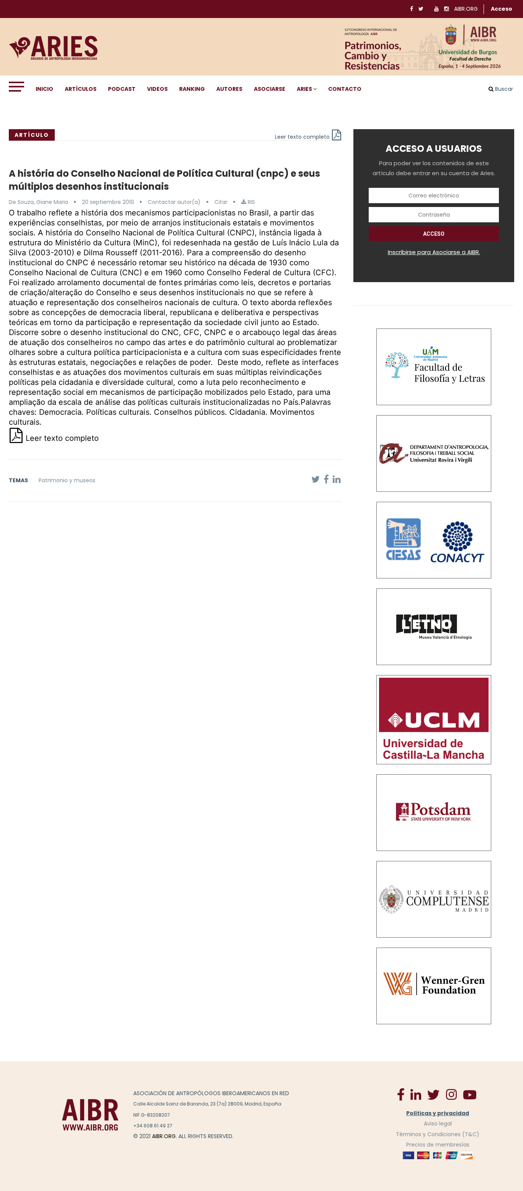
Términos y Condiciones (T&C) (437, 1134)
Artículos (80, 89)
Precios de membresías (437, 1144)
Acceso (501, 9)
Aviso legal (438, 1123)
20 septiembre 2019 (108, 202)
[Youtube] (470, 1094)
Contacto (344, 89)
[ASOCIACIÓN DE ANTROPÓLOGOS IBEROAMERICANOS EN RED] (90, 1115)
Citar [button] (220, 202)
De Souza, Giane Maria (38, 202)
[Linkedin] (415, 1094)
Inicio (44, 89)
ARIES (304, 89)
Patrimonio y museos (67, 480)
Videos (157, 89)
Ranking (192, 89)
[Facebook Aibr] (400, 1094)
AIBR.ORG (466, 9)
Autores (229, 89)
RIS (250, 202)
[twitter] (433, 1094)
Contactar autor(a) (174, 202)
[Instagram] (451, 1094)
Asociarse (269, 89)
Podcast (122, 89)
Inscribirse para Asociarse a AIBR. (434, 252)
